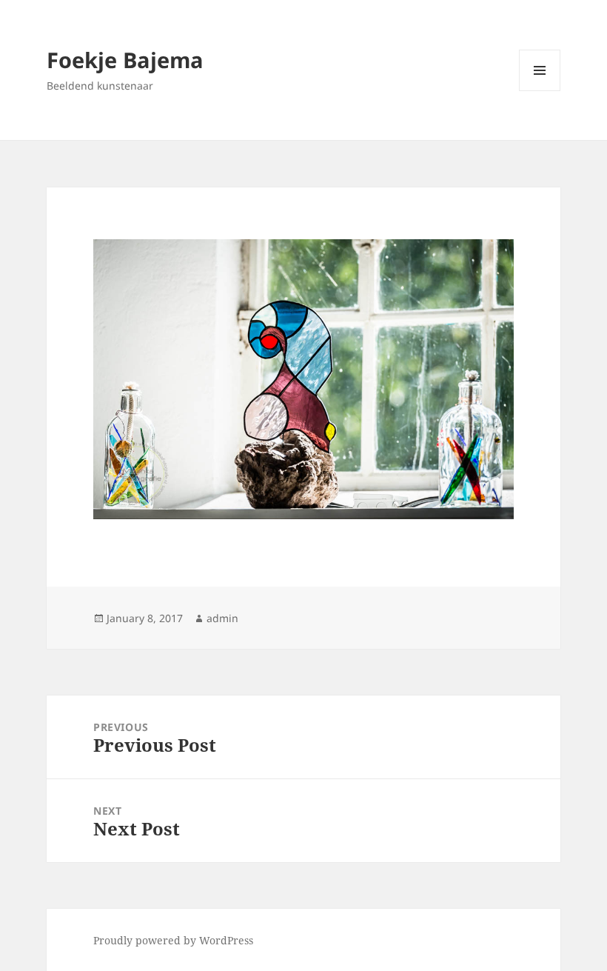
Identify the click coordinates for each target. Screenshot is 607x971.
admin (222, 618)
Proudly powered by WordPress (173, 940)
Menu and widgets (540, 90)
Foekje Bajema (125, 59)
